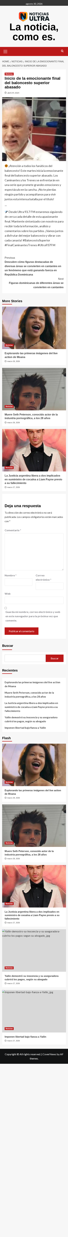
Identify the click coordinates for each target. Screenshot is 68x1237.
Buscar (7, 645)
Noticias (9, 74)
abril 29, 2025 (13, 93)
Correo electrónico (43, 577)
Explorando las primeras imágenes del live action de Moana (32, 684)
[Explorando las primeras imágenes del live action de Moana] (34, 328)
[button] (5, 51)
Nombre (11, 575)
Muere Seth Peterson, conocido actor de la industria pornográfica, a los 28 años (29, 694)
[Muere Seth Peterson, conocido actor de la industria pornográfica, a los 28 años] (34, 389)
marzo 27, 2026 (13, 487)
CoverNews (49, 1054)
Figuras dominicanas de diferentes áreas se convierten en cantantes (36, 283)
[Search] (62, 51)
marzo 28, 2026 (13, 361)
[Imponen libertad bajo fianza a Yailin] (34, 1011)
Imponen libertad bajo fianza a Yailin (25, 727)
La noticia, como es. (34, 31)
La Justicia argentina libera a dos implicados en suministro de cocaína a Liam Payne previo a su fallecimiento (33, 479)
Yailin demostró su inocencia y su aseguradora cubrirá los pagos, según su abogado (31, 719)
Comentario (13, 530)
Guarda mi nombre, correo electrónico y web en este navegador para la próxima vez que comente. (32, 616)
